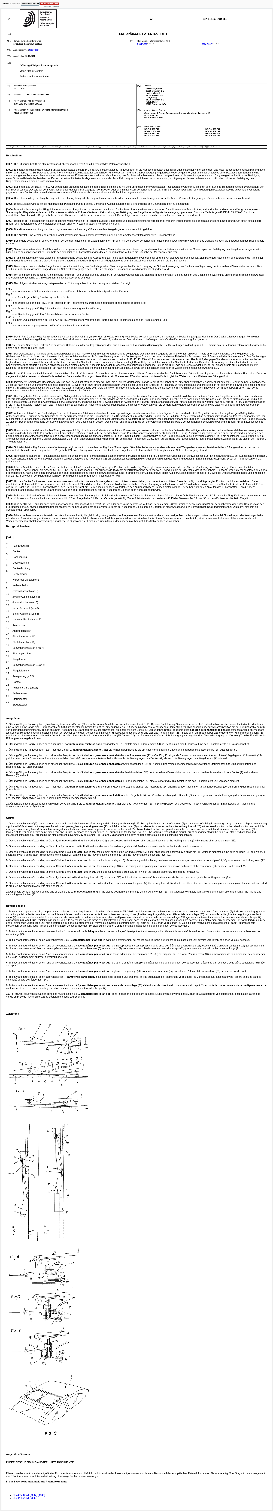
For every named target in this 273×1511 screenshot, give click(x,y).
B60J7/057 (207, 44)
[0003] (33, 1498)
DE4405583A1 (20, 1495)
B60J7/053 (142, 44)
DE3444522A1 (20, 1498)
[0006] (41, 1495)
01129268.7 (34, 50)
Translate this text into (10, 4)
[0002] (33, 1495)
